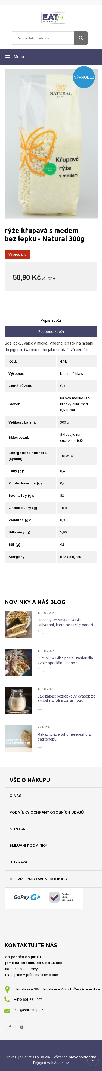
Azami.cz (61, 1063)
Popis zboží (51, 320)
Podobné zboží (51, 331)
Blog (41, 632)
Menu (19, 56)
